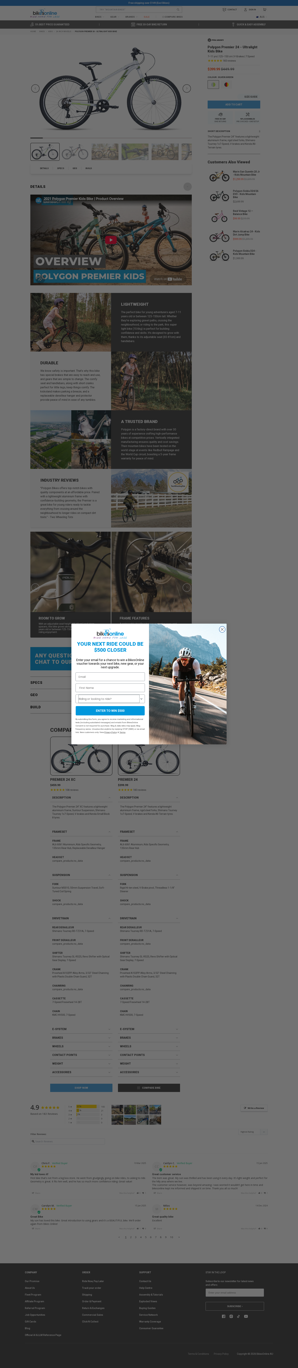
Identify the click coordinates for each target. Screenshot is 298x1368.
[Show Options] (141, 699)
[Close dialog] (222, 629)
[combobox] (109, 699)
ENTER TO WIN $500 (110, 710)
